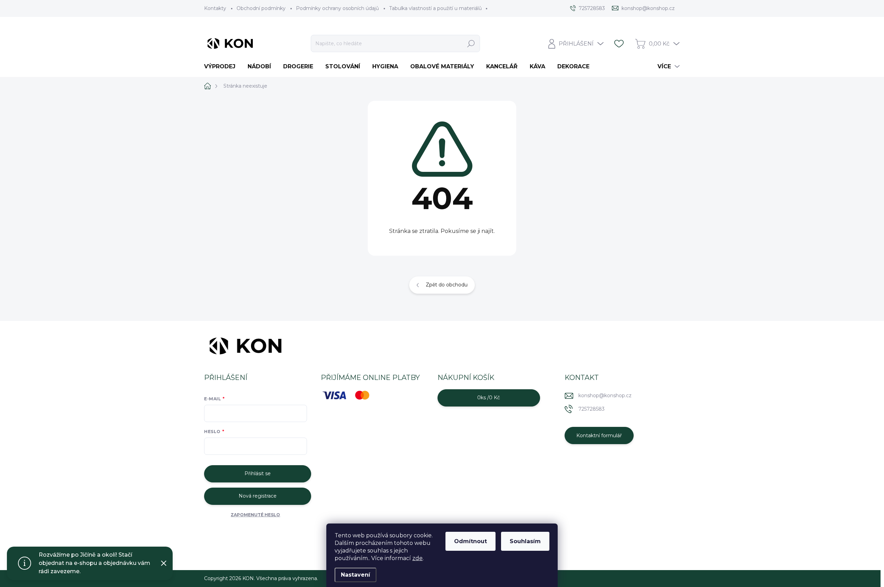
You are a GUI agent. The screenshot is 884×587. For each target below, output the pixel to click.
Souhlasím (525, 541)
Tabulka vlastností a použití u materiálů (435, 8)
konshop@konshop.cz (605, 395)
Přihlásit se (257, 473)
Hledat (471, 43)
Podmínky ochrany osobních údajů (337, 8)
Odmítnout (470, 541)
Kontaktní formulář (599, 435)
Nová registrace (258, 496)
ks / (488, 397)
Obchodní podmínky (261, 8)
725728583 (591, 409)
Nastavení (355, 574)
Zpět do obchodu (447, 285)
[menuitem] (222, 66)
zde (417, 558)
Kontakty (215, 8)
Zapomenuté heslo (255, 514)
